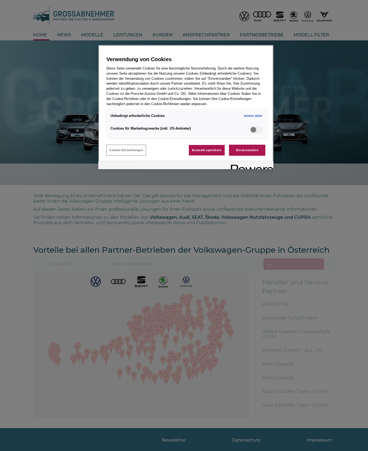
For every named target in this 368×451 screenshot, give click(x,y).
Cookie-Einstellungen (126, 150)
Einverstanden (247, 150)
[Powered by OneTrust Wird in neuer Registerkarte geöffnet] (250, 165)
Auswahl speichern (207, 150)
